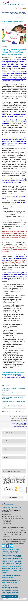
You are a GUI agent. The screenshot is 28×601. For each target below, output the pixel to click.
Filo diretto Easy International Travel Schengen (12, 568)
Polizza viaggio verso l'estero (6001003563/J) (12, 565)
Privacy (4, 596)
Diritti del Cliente (6, 585)
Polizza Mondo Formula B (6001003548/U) (11, 561)
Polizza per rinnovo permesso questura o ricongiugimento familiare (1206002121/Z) (11, 556)
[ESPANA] (25, 9)
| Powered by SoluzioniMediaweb (20, 598)
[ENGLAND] (21, 9)
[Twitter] (11, 546)
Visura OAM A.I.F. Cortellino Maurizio (10, 551)
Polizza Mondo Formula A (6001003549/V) (11, 560)
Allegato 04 (4, 573)
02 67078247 (16, 423)
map (16, 596)
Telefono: (5, 449)
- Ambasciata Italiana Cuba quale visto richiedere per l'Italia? (13, 402)
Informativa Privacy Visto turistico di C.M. (11, 580)
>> (10, 412)
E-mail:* (5, 440)
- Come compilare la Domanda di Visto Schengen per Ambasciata (13, 389)
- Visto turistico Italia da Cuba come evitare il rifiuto (12, 393)
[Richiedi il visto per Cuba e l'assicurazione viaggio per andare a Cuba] (14, 5)
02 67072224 (23, 423)
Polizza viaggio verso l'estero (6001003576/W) (12, 563)
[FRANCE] (23, 9)
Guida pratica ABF (6, 589)
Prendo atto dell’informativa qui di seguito (11, 471)
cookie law (10, 596)
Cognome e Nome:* (7, 432)
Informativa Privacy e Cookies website (10, 592)
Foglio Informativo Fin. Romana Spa (10, 587)
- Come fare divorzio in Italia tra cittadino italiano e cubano (14, 406)
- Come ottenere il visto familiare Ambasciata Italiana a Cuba (12, 398)
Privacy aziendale (6, 579)
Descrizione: (6, 457)
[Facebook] (7, 546)
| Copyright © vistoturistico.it (8, 598)
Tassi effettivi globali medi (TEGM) (10, 590)
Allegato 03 (4, 572)
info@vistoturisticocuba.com (9, 246)
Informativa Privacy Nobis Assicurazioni (11, 575)
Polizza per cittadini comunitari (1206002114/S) (12, 558)
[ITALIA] (18, 9)
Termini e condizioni (6, 593)
